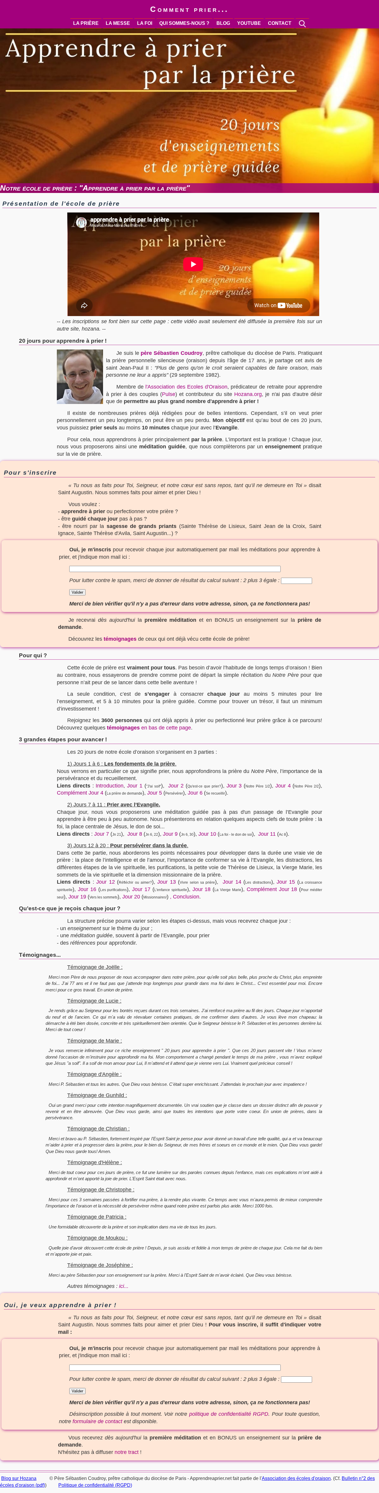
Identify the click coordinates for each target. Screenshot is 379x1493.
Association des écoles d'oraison (296, 1478)
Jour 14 (232, 882)
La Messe (118, 23)
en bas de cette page (149, 728)
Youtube (249, 23)
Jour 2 (176, 786)
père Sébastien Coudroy (172, 353)
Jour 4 (283, 786)
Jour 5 (154, 793)
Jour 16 (87, 889)
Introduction (109, 786)
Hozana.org (248, 394)
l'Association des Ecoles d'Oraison (186, 387)
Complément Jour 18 (272, 889)
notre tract (127, 1452)
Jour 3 (234, 786)
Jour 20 (131, 897)
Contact (279, 23)
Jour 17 (141, 889)
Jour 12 (105, 882)
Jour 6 (195, 793)
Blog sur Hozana (18, 1478)
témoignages (120, 639)
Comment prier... (189, 9)
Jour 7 (101, 834)
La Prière (86, 23)
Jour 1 (134, 786)
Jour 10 (207, 834)
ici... (124, 1286)
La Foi (144, 23)
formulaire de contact (97, 1421)
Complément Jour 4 (80, 793)
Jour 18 (201, 889)
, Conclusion (184, 897)
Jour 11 (267, 834)
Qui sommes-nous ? (184, 23)
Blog (223, 23)
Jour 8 (134, 834)
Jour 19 (77, 897)
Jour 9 (170, 834)
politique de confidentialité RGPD (229, 1414)
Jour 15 (286, 882)
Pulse (168, 394)
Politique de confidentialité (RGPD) (95, 1485)
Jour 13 (166, 882)
